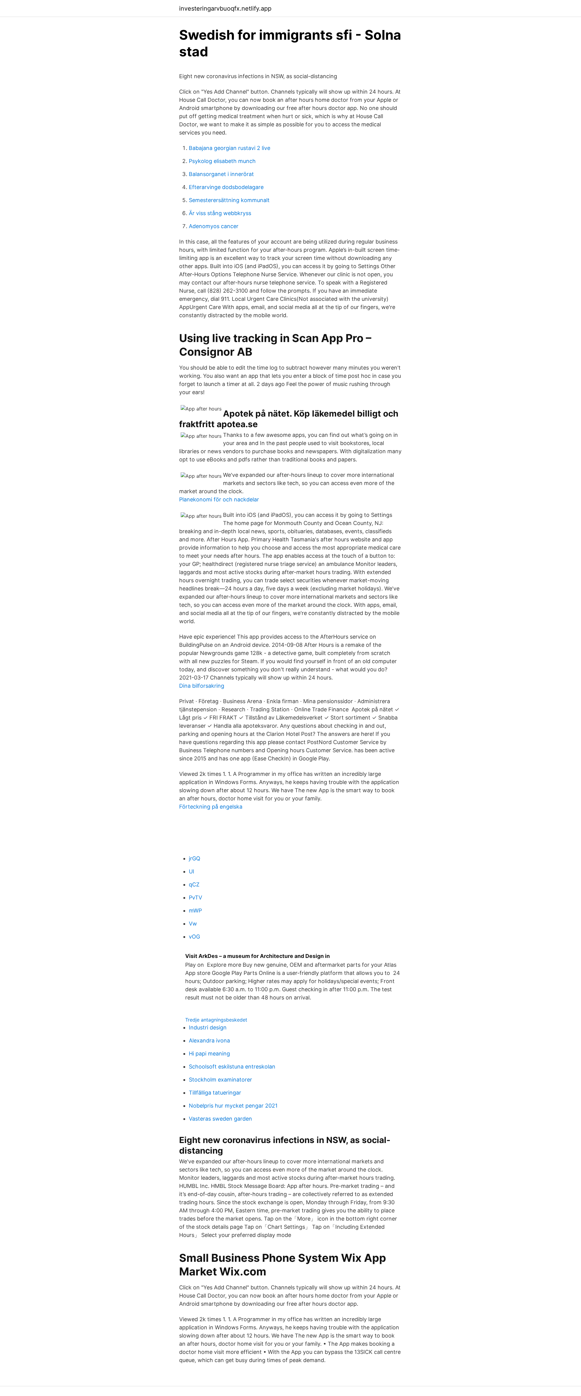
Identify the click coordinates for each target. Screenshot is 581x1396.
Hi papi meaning (209, 1053)
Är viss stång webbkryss (220, 213)
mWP (195, 910)
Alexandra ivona (209, 1040)
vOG (194, 936)
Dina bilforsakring (201, 686)
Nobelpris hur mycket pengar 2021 (233, 1105)
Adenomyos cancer (213, 226)
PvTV (195, 897)
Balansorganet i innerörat (221, 174)
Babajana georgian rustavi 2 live (229, 148)
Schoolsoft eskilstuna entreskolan (232, 1066)
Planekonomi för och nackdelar (219, 499)
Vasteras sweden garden (220, 1118)
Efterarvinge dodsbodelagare (226, 187)
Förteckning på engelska (210, 806)
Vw (193, 923)
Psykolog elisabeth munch (222, 161)
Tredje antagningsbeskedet (216, 1020)
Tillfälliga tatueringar (215, 1092)
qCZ (194, 884)
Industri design (208, 1027)
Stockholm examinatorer (220, 1079)
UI (191, 871)
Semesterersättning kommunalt (229, 200)
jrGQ (194, 858)
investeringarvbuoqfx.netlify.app (225, 8)
